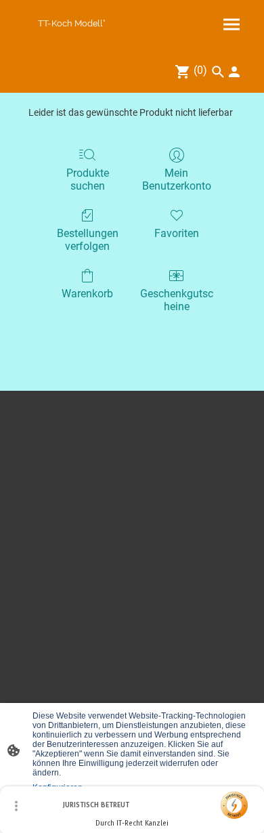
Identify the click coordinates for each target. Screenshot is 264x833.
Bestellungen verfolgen (87, 240)
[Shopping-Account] (234, 72)
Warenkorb (87, 293)
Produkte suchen (87, 179)
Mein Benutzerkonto (176, 179)
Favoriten (176, 233)
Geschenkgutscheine (176, 300)
